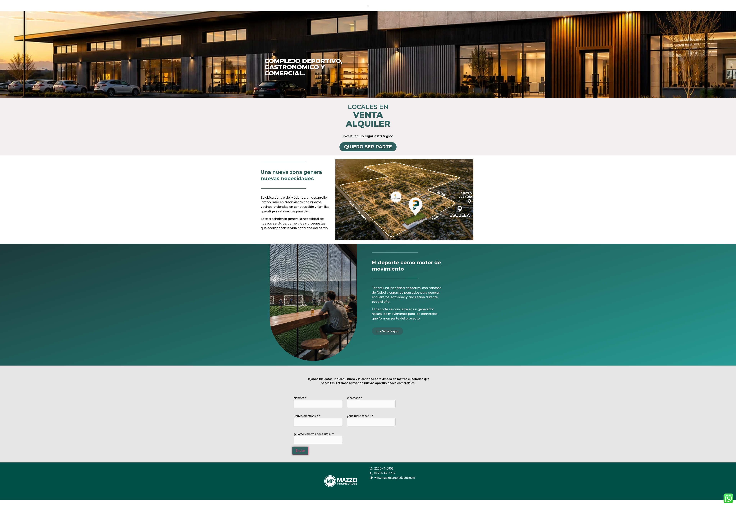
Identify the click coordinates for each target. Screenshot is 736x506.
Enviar (300, 450)
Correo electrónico (307, 416)
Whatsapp (354, 398)
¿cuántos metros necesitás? (314, 434)
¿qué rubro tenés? (360, 416)
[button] (368, 6)
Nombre (300, 398)
